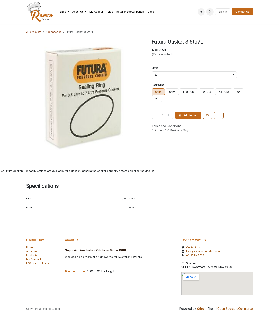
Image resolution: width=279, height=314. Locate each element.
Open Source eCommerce (235, 308)
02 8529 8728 (195, 255)
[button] (210, 12)
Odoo (201, 308)
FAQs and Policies (37, 263)
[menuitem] (64, 11)
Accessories (53, 32)
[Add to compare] (219, 115)
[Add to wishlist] (207, 115)
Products (31, 255)
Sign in (223, 11)
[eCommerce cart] (201, 12)
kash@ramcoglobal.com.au (203, 251)
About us (31, 251)
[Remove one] (156, 115)
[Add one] (169, 115)
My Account (33, 259)
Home (29, 247)
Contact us (193, 247)
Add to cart (190, 115)
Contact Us (242, 11)
